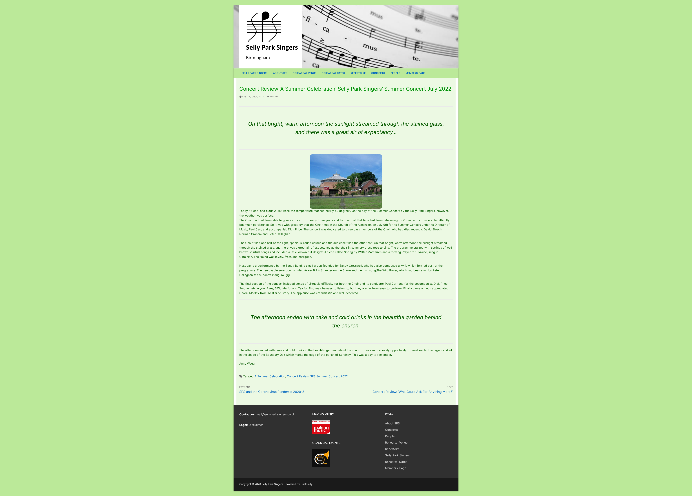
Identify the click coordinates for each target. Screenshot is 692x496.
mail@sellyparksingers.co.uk (275, 414)
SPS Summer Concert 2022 (329, 376)
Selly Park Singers (397, 455)
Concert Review (298, 376)
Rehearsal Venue (396, 442)
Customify (306, 484)
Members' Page (395, 468)
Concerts (391, 429)
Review (273, 96)
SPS (244, 96)
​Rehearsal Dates (396, 462)
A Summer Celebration (269, 376)
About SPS (392, 423)
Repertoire (392, 449)
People (389, 436)
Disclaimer (256, 425)
